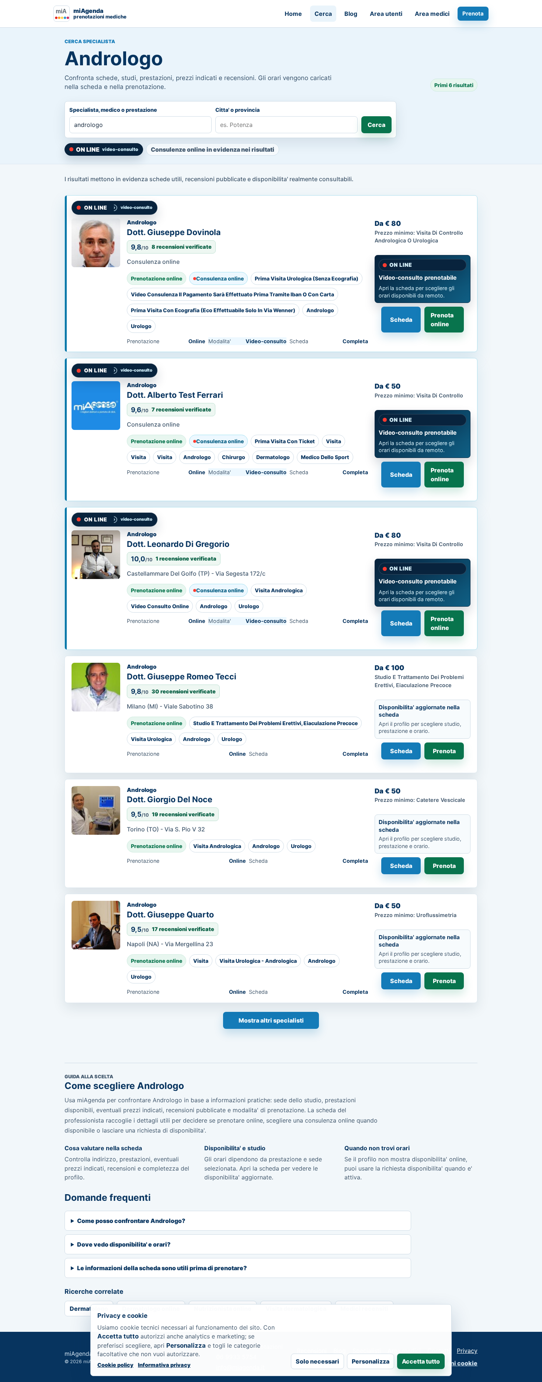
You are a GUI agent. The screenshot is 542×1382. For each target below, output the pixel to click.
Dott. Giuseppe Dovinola (174, 232)
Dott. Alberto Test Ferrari (175, 395)
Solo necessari (317, 1361)
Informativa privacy (164, 1365)
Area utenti (386, 13)
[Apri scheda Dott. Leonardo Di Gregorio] (96, 554)
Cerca (323, 13)
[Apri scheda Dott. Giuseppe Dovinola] (96, 242)
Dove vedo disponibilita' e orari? (124, 1244)
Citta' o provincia (237, 110)
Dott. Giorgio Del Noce (169, 799)
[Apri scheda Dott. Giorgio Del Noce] (96, 810)
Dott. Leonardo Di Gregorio (178, 544)
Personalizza (370, 1361)
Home (293, 13)
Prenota (473, 13)
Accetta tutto (421, 1361)
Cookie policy (115, 1365)
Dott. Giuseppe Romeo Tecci (181, 676)
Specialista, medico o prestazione (113, 110)
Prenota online (442, 319)
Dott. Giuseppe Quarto (170, 914)
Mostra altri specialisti (271, 1020)
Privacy (467, 1350)
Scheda (401, 319)
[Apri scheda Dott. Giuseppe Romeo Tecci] (96, 687)
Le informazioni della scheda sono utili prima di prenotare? (162, 1268)
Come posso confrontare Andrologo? (131, 1220)
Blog (350, 13)
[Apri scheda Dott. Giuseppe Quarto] (96, 925)
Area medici (432, 13)
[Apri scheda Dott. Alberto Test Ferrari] (96, 405)
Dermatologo (89, 1308)
